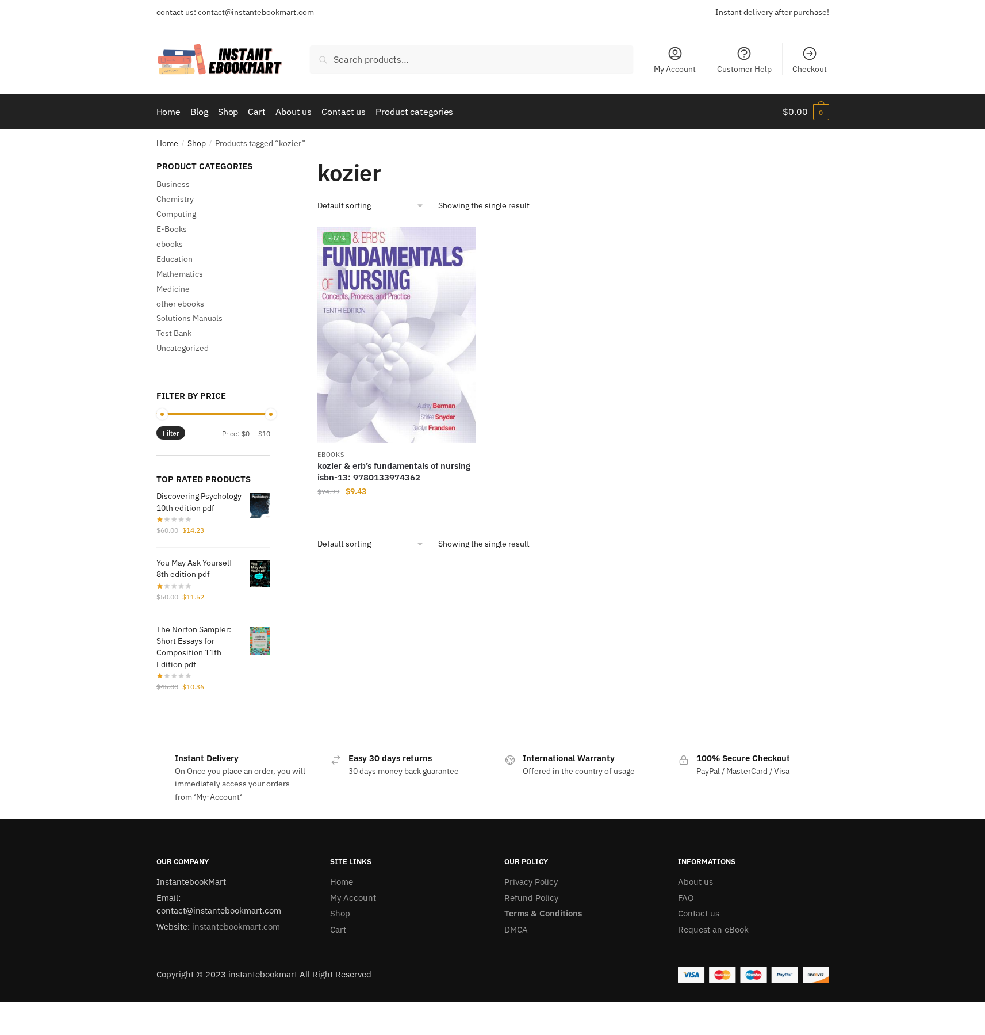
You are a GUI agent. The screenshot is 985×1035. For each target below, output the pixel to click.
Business (173, 184)
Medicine (173, 289)
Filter (171, 433)
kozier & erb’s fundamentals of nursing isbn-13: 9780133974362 (393, 471)
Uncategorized (182, 348)
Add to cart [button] (397, 515)
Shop (196, 143)
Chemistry (175, 199)
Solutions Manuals (189, 318)
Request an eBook (713, 929)
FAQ (686, 897)
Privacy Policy (531, 881)
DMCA (516, 929)
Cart (338, 929)
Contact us (698, 913)
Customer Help (744, 69)
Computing (176, 214)
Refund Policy (531, 897)
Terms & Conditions (543, 913)
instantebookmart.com (236, 926)
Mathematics (179, 274)
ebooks (330, 454)
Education (174, 259)
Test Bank (173, 333)
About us (695, 881)
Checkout (809, 69)
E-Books (171, 229)
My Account (675, 69)
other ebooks (180, 304)
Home (167, 143)
